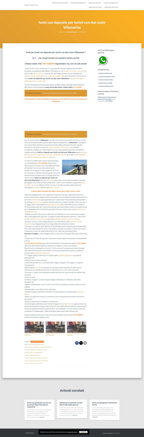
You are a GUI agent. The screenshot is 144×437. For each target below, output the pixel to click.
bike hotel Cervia (29, 352)
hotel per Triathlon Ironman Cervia (34, 363)
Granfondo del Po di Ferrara (37, 219)
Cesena (38, 76)
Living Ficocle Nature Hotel (111, 3)
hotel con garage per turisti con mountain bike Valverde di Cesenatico (39, 405)
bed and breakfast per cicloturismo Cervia (36, 350)
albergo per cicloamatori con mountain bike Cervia (38, 347)
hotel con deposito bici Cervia (32, 355)
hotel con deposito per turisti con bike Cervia (36, 360)
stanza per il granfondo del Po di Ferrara (67, 219)
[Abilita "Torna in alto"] (141, 434)
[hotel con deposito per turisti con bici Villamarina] (34, 327)
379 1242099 (48, 64)
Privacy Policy (30, 433)
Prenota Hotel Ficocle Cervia (60, 3)
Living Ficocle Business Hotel (78, 3)
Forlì (44, 76)
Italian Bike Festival (67, 304)
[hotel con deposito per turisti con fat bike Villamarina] (55, 327)
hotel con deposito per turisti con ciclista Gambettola (48, 155)
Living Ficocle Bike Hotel (94, 3)
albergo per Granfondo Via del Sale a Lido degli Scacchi (71, 404)
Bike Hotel (50, 180)
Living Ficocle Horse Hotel (111, 7)
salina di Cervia (38, 73)
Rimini (33, 76)
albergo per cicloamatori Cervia (35, 344)
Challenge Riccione (54, 204)
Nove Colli (37, 267)
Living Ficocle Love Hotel (95, 7)
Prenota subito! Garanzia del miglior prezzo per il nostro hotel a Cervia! (55, 191)
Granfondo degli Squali (65, 255)
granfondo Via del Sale (42, 253)
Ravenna (27, 76)
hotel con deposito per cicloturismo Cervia (36, 358)
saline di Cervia (54, 187)
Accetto (83, 432)
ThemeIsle (117, 433)
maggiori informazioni (72, 432)
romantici (37, 187)
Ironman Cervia (38, 202)
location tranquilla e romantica (74, 71)
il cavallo (36, 185)
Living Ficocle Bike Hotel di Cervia (58, 147)
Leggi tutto (42, 417)
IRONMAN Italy (35, 200)
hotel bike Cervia (38, 352)
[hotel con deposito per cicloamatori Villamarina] (76, 327)
